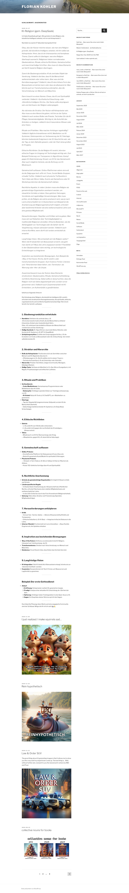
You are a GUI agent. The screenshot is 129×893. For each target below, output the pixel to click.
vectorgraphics (81, 237)
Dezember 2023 (81, 137)
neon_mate (79, 69)
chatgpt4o (79, 180)
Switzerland (80, 230)
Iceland (78, 194)
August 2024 (80, 119)
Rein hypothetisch (32, 686)
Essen (78, 184)
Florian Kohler (39, 7)
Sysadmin (79, 233)
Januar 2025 (80, 112)
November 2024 (81, 116)
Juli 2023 (79, 148)
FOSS (78, 187)
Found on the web (81, 191)
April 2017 (79, 151)
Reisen (78, 219)
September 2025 (81, 105)
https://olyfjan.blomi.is (83, 273)
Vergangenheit (80, 240)
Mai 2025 (79, 109)
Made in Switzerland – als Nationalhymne (88, 48)
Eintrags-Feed (80, 259)
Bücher (78, 177)
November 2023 (81, 141)
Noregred (79, 75)
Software (79, 226)
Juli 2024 (79, 123)
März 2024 (79, 127)
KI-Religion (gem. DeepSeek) (38, 31)
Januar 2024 (80, 134)
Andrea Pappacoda (82, 92)
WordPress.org (81, 266)
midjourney (79, 205)
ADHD (78, 166)
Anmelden (79, 255)
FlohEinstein (80, 86)
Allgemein (79, 170)
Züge (78, 244)
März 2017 (79, 155)
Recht (78, 216)
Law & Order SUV (32, 753)
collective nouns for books (36, 830)
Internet (78, 198)
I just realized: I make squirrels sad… (42, 619)
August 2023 (80, 144)
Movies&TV (80, 209)
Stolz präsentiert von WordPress (31, 888)
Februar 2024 (80, 130)
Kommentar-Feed (81, 262)
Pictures (79, 212)
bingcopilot (79, 173)
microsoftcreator (81, 202)
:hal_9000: (79, 81)
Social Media (80, 223)
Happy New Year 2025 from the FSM (87, 55)
